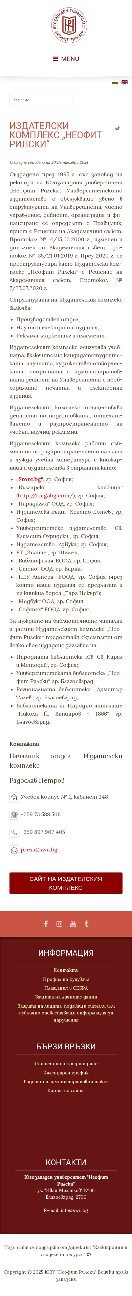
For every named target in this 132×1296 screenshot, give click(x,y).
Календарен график (66, 1073)
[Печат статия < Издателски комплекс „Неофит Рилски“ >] (117, 127)
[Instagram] (59, 924)
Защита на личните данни (66, 997)
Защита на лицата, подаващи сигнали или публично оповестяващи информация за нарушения (66, 1013)
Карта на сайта (66, 1090)
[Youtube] (72, 924)
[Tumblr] (86, 924)
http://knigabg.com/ (45, 495)
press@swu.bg (39, 849)
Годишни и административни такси (66, 1081)
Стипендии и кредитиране (66, 1064)
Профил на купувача (66, 979)
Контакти (66, 970)
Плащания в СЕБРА (66, 988)
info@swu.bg (74, 1210)
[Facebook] (45, 924)
